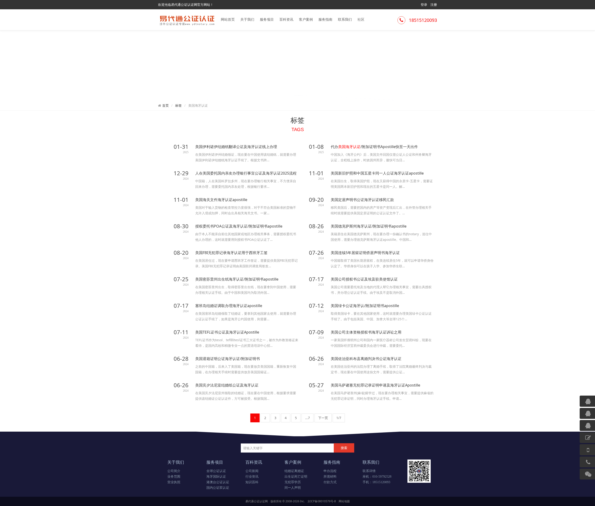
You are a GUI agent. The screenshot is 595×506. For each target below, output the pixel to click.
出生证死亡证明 (295, 476)
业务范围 (173, 476)
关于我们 (247, 19)
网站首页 (228, 19)
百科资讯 (286, 19)
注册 (433, 4)
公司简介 (173, 471)
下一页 (323, 418)
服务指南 (325, 19)
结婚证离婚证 (294, 471)
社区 (360, 19)
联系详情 (369, 471)
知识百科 (251, 482)
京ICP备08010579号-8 (321, 501)
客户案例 (306, 19)
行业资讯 (251, 476)
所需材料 (330, 476)
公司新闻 (251, 471)
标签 (178, 105)
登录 (424, 4)
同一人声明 (292, 487)
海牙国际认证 (216, 476)
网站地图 (344, 501)
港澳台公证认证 (217, 482)
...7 (307, 418)
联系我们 (345, 19)
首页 (165, 105)
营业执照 (173, 482)
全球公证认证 (216, 471)
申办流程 (330, 471)
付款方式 (330, 482)
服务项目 (267, 19)
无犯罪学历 (292, 482)
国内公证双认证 (217, 487)
